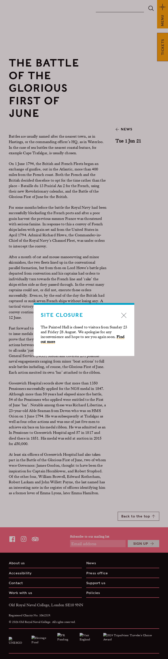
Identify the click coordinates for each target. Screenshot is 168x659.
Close (123, 315)
